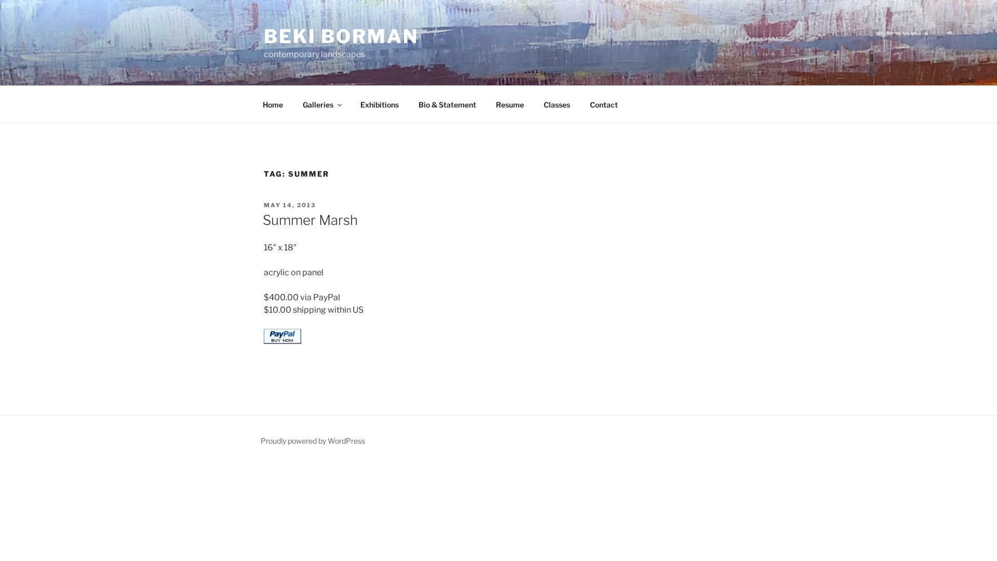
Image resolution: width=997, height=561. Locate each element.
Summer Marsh (310, 220)
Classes (557, 104)
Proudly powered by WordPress (313, 440)
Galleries (318, 104)
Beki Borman (341, 36)
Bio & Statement (447, 104)
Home (273, 104)
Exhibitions (379, 104)
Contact (604, 104)
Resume (510, 104)
